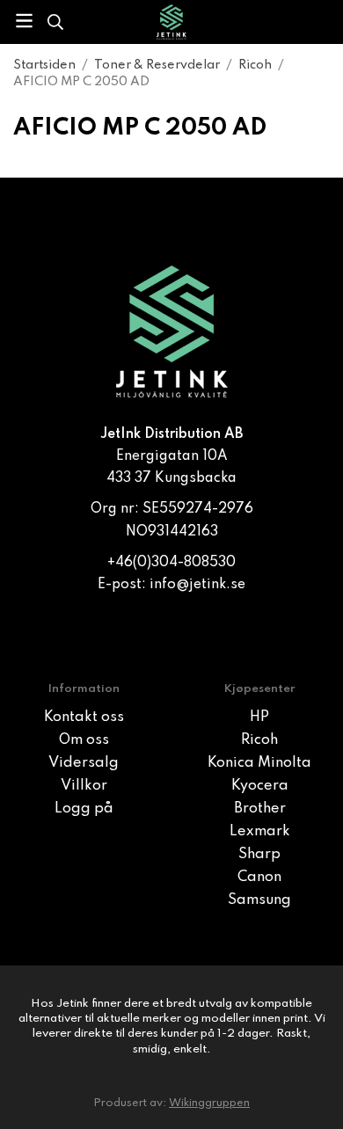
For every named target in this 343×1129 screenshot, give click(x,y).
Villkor (84, 786)
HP (259, 717)
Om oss (84, 740)
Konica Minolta (259, 763)
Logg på (84, 809)
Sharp (259, 855)
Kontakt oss (84, 717)
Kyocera (259, 786)
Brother (260, 809)
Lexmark (260, 832)
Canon (259, 877)
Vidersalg (83, 763)
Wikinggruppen (209, 1103)
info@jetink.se (197, 585)
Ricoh (259, 740)
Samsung (259, 900)
